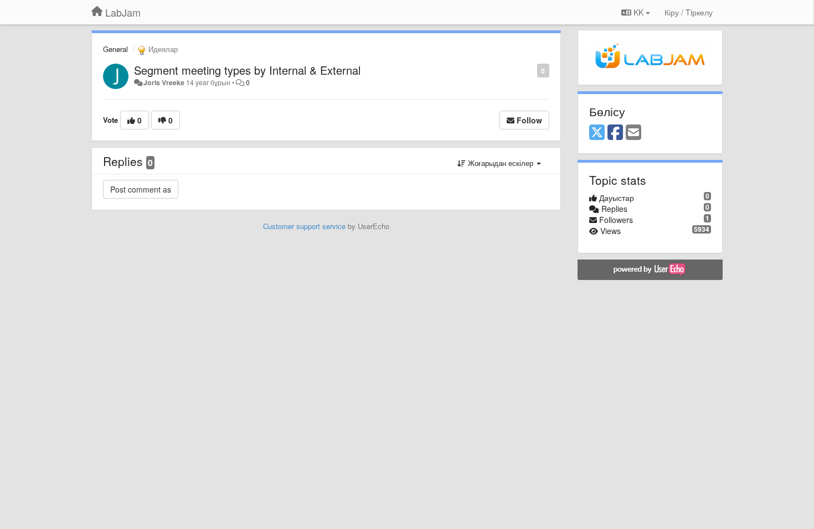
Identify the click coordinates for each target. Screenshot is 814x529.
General (115, 49)
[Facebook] (615, 132)
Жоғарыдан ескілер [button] (500, 163)
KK (638, 12)
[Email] (633, 132)
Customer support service (304, 226)
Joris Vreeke (163, 82)
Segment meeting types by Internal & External (247, 70)
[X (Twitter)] (597, 132)
